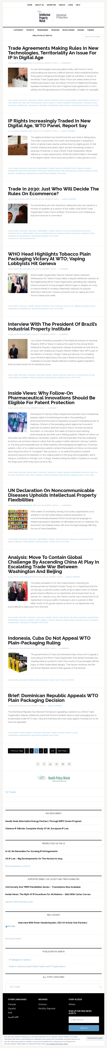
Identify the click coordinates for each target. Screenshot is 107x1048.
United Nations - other (45, 542)
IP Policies (23, 100)
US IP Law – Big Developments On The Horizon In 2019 (33, 858)
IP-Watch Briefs (25, 733)
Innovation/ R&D (19, 103)
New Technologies (34, 103)
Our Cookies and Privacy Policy (57, 1044)
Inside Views (32, 472)
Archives (42, 1004)
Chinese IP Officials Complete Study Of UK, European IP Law (37, 828)
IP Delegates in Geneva (20, 960)
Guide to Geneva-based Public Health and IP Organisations (37, 966)
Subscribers (42, 168)
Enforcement (83, 100)
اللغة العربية (13, 1017)
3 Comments (66, 63)
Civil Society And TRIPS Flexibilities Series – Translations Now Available (43, 887)
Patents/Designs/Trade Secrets (70, 103)
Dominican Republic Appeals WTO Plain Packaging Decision (53, 698)
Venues (47, 100)
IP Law (92, 375)
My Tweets (10, 792)
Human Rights (83, 375)
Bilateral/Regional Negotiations (84, 617)
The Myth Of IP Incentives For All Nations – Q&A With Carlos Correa (54, 894)
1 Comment (63, 269)
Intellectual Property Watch (53, 16)
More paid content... (13, 939)
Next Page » (63, 751)
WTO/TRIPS (94, 105)
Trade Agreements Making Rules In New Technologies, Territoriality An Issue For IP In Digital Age (53, 52)
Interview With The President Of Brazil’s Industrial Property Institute (52, 326)
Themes (40, 100)
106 (52, 751)
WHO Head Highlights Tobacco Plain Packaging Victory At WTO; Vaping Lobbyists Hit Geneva (49, 258)
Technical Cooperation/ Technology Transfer (27, 105)
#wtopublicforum (27, 238)
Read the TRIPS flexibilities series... (19, 902)
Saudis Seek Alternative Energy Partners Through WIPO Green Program (43, 821)
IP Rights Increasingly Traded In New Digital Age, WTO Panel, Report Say (49, 123)
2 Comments (66, 505)
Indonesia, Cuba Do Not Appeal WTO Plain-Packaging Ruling (49, 640)
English (93, 100)
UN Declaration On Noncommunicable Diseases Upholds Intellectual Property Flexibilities (52, 495)
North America (49, 103)
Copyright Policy (58, 100)
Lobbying (77, 306)
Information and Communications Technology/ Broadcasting (34, 171)
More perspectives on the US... (18, 866)
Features (22, 375)
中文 (10, 1013)
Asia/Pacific (64, 617)
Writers (72, 1004)
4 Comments (64, 648)
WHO (52, 309)
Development (71, 100)
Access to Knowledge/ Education (76, 231)
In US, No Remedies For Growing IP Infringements (31, 851)
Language (32, 100)
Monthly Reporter (46, 1008)
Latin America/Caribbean (18, 377)
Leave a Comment (68, 131)
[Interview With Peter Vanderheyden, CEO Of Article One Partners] (11, 927)
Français (12, 1004)
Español (12, 1008)
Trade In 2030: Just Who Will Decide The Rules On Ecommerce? (53, 191)
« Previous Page (16, 751)
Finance (88, 168)
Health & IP (68, 306)
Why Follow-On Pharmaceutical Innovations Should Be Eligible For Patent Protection (51, 397)
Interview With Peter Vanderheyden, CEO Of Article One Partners (52, 922)
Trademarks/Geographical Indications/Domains (68, 105)
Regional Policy (90, 103)
